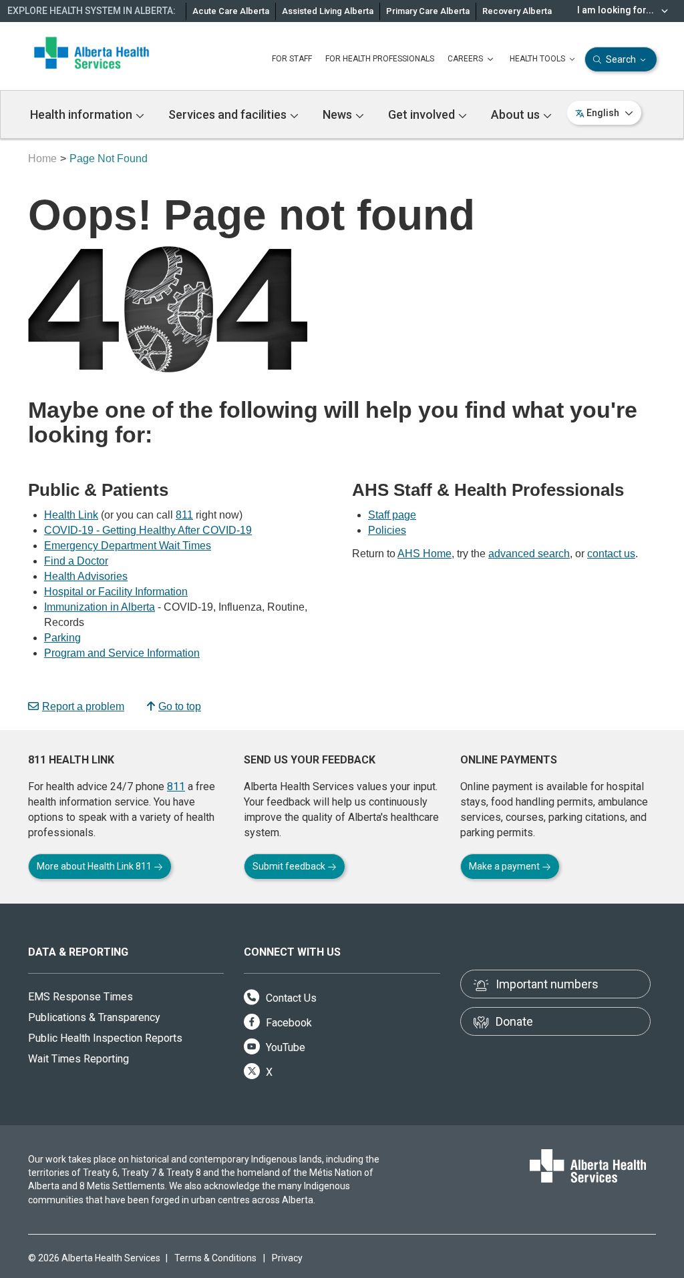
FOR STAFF (292, 58)
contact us (611, 553)
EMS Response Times (80, 996)
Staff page (392, 515)
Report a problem (83, 706)
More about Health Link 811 (95, 866)
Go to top (179, 706)
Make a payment (505, 866)
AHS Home (424, 553)
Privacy (287, 1258)
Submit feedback (289, 866)
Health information (82, 114)
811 (184, 515)
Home (42, 158)
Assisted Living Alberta (327, 11)
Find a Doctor (76, 561)
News (339, 114)
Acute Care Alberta (230, 11)
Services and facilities (228, 114)
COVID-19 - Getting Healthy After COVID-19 (148, 530)
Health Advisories (86, 576)
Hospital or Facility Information (116, 591)
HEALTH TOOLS (538, 58)
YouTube (284, 1047)
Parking (62, 637)
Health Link (71, 515)
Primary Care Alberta (428, 11)
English (602, 112)
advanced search (529, 553)
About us (516, 114)
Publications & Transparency (94, 1017)
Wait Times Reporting (78, 1058)
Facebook (287, 1022)
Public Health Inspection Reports (105, 1038)
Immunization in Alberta (99, 607)
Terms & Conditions (215, 1258)
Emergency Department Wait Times (127, 545)
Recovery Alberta (517, 11)
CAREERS (466, 58)
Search (621, 59)
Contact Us (290, 998)
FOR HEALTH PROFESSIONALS (379, 58)
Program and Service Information (122, 653)
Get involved (423, 114)
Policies (387, 530)
